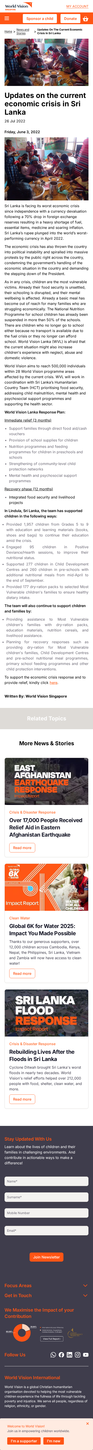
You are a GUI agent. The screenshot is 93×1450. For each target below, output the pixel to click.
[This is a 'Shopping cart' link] (85, 18)
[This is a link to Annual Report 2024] (75, 1333)
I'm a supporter (24, 1441)
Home (8, 31)
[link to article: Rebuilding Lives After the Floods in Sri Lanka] (46, 1013)
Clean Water (19, 918)
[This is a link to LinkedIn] (68, 1354)
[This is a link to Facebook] (60, 1354)
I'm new (53, 1441)
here (53, 682)
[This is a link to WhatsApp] (52, 1354)
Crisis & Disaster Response (32, 812)
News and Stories (22, 31)
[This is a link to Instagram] (76, 1354)
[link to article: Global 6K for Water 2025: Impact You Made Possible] (46, 887)
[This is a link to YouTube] (84, 1354)
